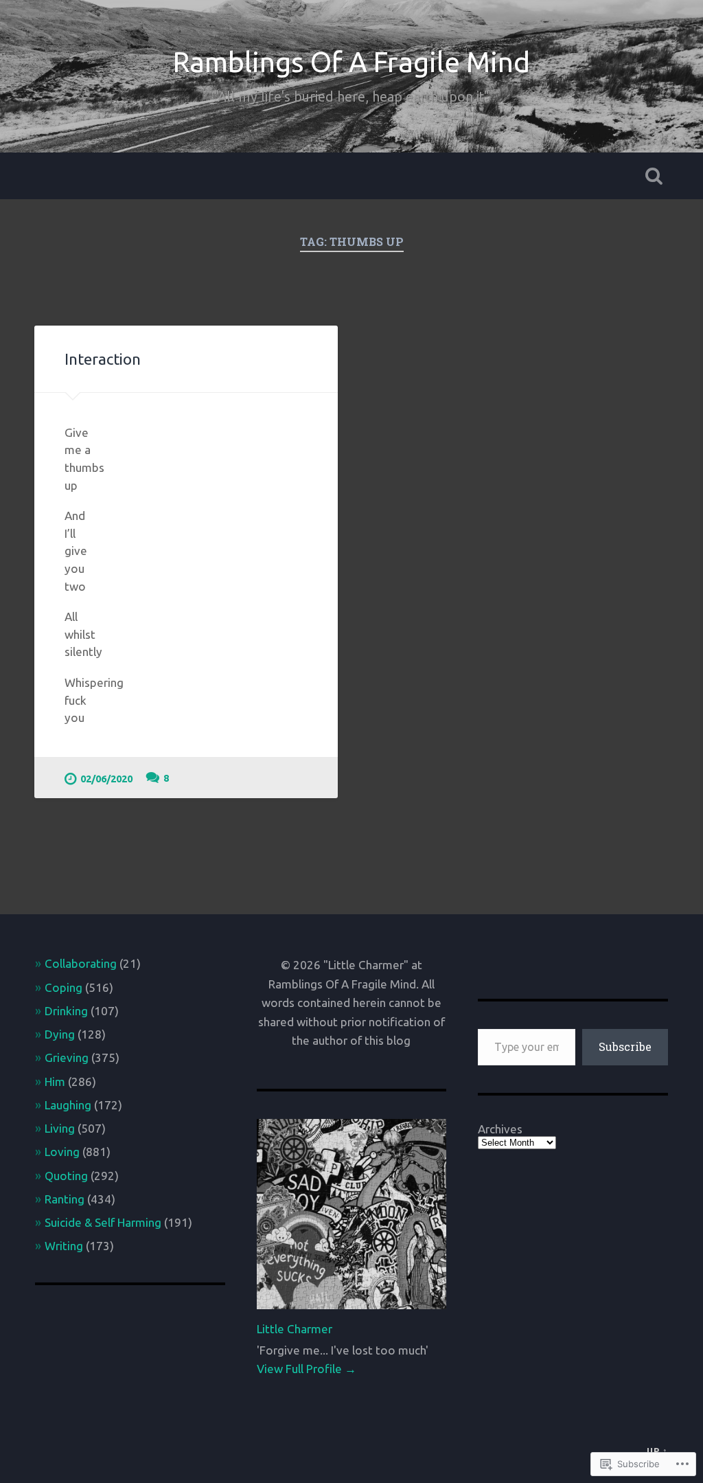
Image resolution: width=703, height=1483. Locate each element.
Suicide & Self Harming (103, 1222)
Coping (63, 987)
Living (60, 1128)
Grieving (67, 1057)
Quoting (66, 1175)
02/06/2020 (106, 778)
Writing (64, 1245)
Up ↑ (657, 1451)
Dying (60, 1034)
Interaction (103, 358)
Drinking (66, 1010)
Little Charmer (294, 1328)
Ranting (64, 1198)
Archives (500, 1129)
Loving (62, 1151)
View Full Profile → (306, 1368)
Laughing (68, 1104)
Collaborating (81, 963)
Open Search (654, 175)
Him (55, 1081)
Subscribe (625, 1046)
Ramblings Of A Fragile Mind (351, 62)
